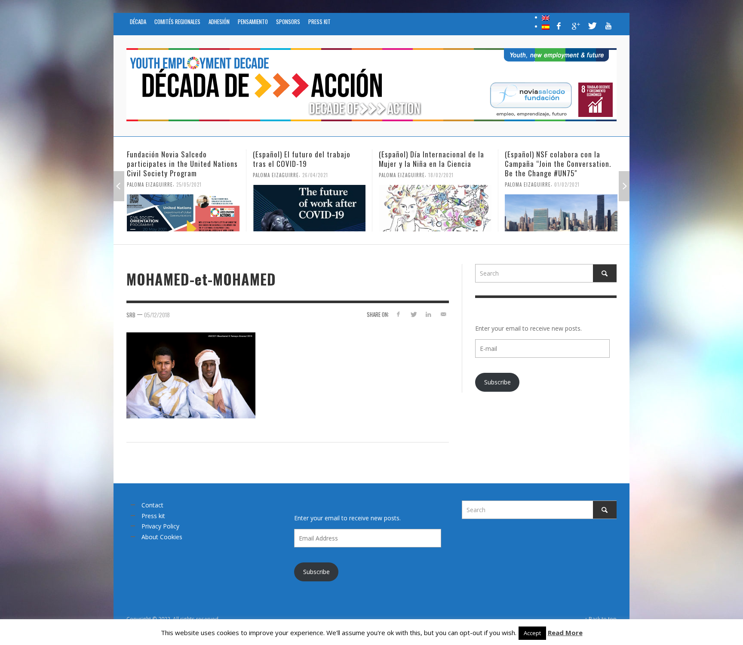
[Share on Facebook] (398, 314)
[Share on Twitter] (413, 314)
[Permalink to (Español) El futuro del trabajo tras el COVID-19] (183, 208)
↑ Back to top (601, 618)
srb (130, 314)
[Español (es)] (546, 26)
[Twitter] (591, 25)
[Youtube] (608, 25)
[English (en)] (546, 17)
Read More (565, 632)
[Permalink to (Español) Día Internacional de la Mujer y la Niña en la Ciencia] (309, 208)
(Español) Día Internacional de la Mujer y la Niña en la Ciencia (305, 159)
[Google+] (575, 25)
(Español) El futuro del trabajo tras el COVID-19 (175, 159)
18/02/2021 (315, 175)
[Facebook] (559, 25)
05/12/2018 (157, 314)
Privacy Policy (160, 526)
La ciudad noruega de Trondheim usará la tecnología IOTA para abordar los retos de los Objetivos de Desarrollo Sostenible (560, 168)
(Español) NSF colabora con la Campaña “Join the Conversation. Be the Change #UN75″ (432, 163)
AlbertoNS (517, 193)
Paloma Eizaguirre (150, 175)
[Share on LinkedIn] (428, 314)
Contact (152, 505)
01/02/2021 (441, 184)
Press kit (153, 516)
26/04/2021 (189, 175)
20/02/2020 (547, 193)
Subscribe (497, 382)
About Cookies (161, 537)
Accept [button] (532, 633)
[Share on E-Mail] (443, 314)
